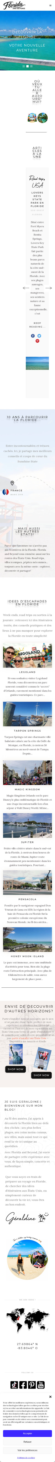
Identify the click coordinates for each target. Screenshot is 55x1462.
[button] (50, 1396)
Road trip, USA (37, 182)
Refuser (27, 1442)
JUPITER (27, 842)
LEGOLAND (27, 672)
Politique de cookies (26, 1457)
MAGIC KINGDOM (27, 789)
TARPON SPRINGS (27, 730)
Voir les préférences (27, 1450)
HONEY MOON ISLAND (27, 956)
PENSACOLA (27, 899)
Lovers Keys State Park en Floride (37, 199)
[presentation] (26, 288)
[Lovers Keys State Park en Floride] (37, 363)
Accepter (27, 1433)
